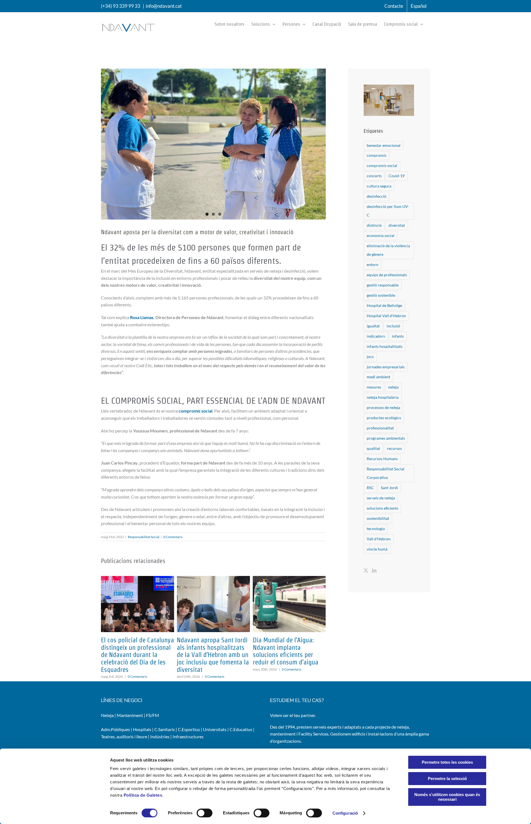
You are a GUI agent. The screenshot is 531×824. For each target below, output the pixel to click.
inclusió (393, 326)
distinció (374, 225)
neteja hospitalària (383, 397)
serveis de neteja (381, 498)
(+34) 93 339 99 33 (120, 6)
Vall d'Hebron (379, 538)
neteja (393, 387)
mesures (374, 387)
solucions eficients (382, 508)
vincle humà (377, 549)
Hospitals (142, 729)
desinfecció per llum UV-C (388, 210)
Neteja (107, 715)
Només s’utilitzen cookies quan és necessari (447, 797)
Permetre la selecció (447, 778)
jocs (370, 356)
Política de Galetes (143, 795)
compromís (376, 155)
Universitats (215, 729)
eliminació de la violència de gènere (388, 250)
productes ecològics (384, 417)
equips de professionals (387, 274)
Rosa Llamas (141, 317)
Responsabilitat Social (143, 537)
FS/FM (152, 715)
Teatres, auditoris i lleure (124, 736)
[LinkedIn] (374, 570)
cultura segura (379, 186)
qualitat (373, 448)
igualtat (373, 326)
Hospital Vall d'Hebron (386, 315)
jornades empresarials (386, 366)
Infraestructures (188, 736)
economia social (380, 235)
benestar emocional (383, 145)
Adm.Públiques (115, 729)
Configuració (345, 813)
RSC (370, 487)
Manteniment (130, 715)
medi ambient (378, 376)
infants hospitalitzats (384, 346)
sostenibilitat (378, 518)
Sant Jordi (389, 487)
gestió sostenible (381, 295)
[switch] (204, 813)
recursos (394, 448)
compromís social (195, 410)
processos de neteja (383, 407)
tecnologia (376, 528)
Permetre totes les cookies (447, 762)
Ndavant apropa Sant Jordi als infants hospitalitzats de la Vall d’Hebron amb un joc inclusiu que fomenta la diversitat (137, 654)
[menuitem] (418, 6)
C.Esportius (189, 729)
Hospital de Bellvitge (384, 305)
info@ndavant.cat (164, 6)
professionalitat (380, 428)
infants (398, 336)
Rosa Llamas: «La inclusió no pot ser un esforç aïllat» (289, 643)
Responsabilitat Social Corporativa (385, 473)
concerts (374, 175)
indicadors (376, 336)
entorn (372, 264)
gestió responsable (383, 285)
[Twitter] (366, 570)
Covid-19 (397, 175)
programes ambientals (386, 438)
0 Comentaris (173, 537)
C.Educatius (241, 729)
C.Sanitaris (164, 729)
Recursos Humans (382, 458)
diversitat (397, 225)
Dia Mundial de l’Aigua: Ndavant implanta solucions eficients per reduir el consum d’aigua (209, 651)
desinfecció (376, 196)
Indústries (160, 736)
